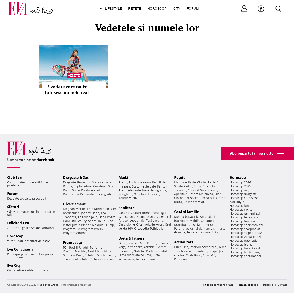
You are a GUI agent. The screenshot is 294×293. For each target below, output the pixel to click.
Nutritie (139, 251)
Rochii (73, 247)
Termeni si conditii (248, 285)
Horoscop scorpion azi (246, 229)
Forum (193, 8)
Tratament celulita (76, 259)
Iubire (87, 186)
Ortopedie (141, 228)
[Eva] (20, 5)
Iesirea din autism (194, 251)
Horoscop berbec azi (244, 252)
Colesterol (164, 217)
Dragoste (69, 182)
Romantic (84, 182)
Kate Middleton (98, 209)
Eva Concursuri (20, 249)
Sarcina (124, 213)
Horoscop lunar (241, 206)
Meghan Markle (74, 209)
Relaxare (164, 243)
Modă (123, 177)
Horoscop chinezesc (244, 198)
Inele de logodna (154, 190)
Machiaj (80, 251)
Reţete (179, 177)
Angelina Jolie (87, 217)
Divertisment (74, 204)
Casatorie (100, 186)
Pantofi (162, 186)
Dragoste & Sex (76, 177)
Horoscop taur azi (242, 221)
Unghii (84, 247)
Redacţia (268, 285)
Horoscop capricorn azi (246, 225)
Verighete (125, 194)
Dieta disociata (129, 255)
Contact (282, 285)
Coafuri (68, 251)
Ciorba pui (207, 198)
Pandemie (181, 259)
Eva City (14, 265)
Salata (178, 186)
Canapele (207, 221)
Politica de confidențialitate (217, 285)
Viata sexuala (101, 182)
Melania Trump (103, 225)
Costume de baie (144, 186)
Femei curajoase (198, 232)
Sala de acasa (145, 259)
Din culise (181, 247)
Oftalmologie (145, 224)
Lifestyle (113, 8)
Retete (134, 8)
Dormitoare (182, 224)
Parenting (181, 228)
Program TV (71, 229)
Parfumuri (97, 247)
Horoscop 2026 (240, 182)
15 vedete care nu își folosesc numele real (67, 89)
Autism (216, 232)
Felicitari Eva (18, 223)
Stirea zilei (209, 247)
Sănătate (126, 207)
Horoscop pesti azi (243, 240)
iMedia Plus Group (47, 285)
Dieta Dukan (147, 243)
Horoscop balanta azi (245, 248)
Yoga (122, 247)
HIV (130, 228)
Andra (92, 221)
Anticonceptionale (132, 220)
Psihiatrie (157, 228)
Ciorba (202, 182)
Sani (91, 251)
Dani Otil (69, 221)
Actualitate (183, 242)
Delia (101, 221)
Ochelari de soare (146, 194)
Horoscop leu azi (242, 244)
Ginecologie (127, 217)
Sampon (69, 255)
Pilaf (217, 194)
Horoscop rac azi (242, 209)
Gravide (179, 232)
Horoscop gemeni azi (245, 213)
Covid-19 (209, 255)
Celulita (90, 255)
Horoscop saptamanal (245, 256)
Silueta (146, 255)
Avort (160, 224)
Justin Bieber (81, 225)
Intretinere (134, 247)
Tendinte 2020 (129, 198)
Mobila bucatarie (186, 217)
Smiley (82, 221)
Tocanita (180, 190)
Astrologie (237, 202)
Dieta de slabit (156, 251)
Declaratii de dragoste (96, 194)
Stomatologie (146, 217)
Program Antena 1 (76, 233)
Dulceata (208, 186)
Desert (193, 194)
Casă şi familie (186, 211)
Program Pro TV (92, 229)
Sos (219, 182)
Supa (197, 186)
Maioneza (206, 194)
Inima (146, 213)
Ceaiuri (136, 213)
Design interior (202, 224)
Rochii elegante (130, 190)
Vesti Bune (193, 255)
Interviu (195, 247)
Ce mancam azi (194, 202)
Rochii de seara (140, 182)
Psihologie (159, 213)
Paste (192, 182)
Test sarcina (154, 220)
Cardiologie (127, 224)
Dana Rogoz (107, 217)
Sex (110, 186)
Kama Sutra (71, 190)
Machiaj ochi (106, 255)
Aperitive (180, 194)
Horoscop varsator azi (245, 237)
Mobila (195, 221)
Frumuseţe (72, 242)
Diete (122, 243)
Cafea (188, 186)
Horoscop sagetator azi (246, 233)
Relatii (67, 186)
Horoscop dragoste (243, 194)
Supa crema (208, 190)
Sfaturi (13, 206)
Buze (79, 255)
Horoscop (157, 8)
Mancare (180, 182)
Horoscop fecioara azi (245, 217)
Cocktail (193, 190)
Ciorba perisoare (186, 198)
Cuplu (77, 186)
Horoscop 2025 (240, 186)
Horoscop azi (239, 190)
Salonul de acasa (103, 259)
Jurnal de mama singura (206, 228)
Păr (65, 247)
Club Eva (14, 177)
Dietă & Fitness (131, 238)
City (176, 8)
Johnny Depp (90, 213)
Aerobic (149, 247)
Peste (212, 182)
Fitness (132, 243)
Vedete (74, 75)
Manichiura (103, 251)
